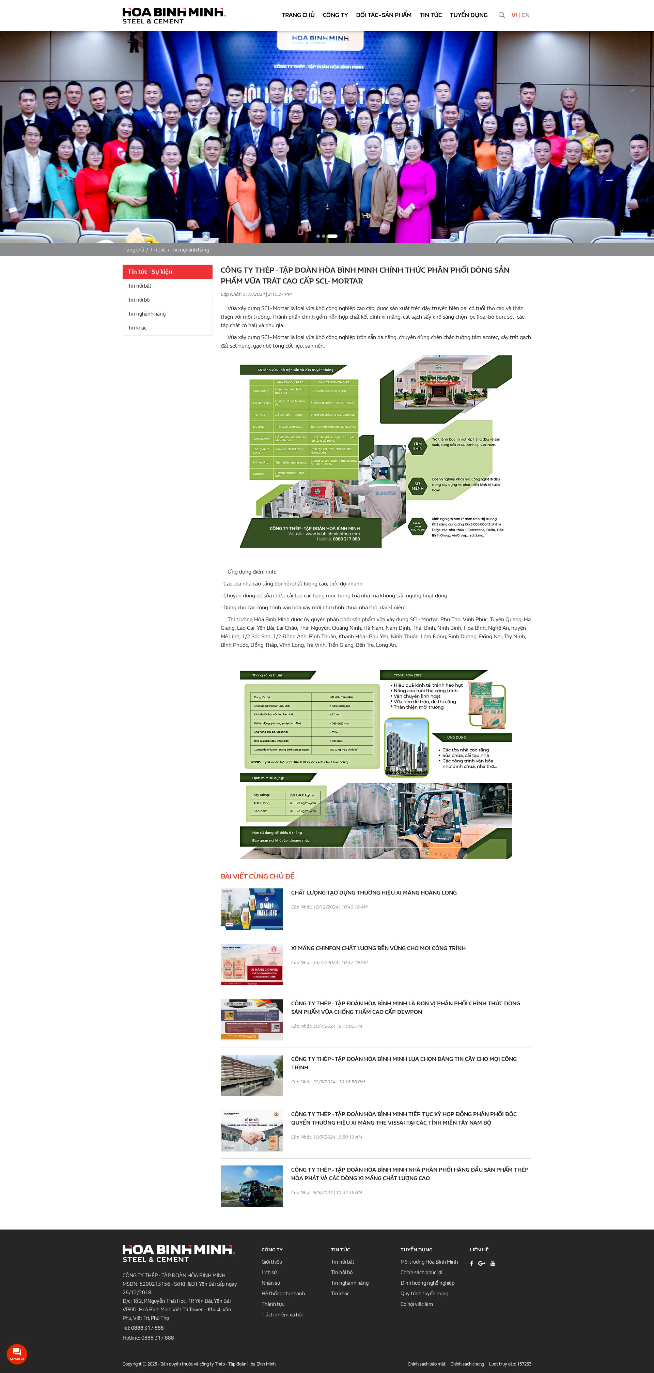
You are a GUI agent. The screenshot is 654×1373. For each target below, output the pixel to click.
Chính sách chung (467, 1364)
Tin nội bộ (139, 300)
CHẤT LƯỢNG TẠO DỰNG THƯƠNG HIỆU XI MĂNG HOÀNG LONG (374, 892)
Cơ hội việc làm (417, 1304)
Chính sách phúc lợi (421, 1272)
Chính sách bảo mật (427, 1364)
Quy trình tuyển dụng (424, 1294)
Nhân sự (271, 1283)
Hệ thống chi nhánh (283, 1294)
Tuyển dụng (469, 15)
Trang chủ (298, 15)
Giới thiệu (272, 1262)
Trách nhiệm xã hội (282, 1315)
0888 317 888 (147, 1328)
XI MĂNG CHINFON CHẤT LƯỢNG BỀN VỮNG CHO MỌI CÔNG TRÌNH (378, 948)
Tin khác (137, 328)
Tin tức (431, 15)
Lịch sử (269, 1272)
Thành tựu (273, 1304)
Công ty (335, 15)
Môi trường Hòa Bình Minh (429, 1262)
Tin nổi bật (140, 286)
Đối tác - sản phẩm (383, 15)
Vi (514, 15)
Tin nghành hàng (190, 250)
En (526, 15)
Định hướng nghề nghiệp (428, 1283)
